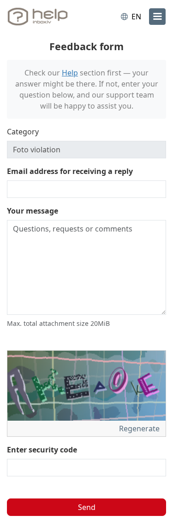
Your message (32, 211)
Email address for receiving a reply (70, 171)
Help (70, 73)
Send (86, 507)
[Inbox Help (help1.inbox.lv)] (45, 16)
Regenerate (140, 428)
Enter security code (42, 450)
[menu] (157, 16)
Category (23, 132)
